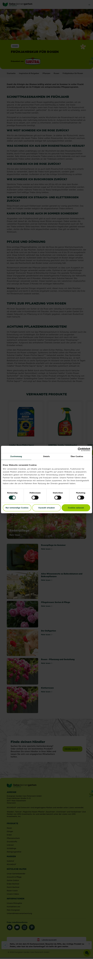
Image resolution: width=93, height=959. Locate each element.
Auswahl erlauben (46, 507)
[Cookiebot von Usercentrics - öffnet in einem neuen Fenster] (79, 449)
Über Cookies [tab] (77, 456)
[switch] (35, 498)
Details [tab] (46, 456)
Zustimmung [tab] (16, 456)
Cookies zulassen (76, 507)
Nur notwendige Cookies (17, 507)
